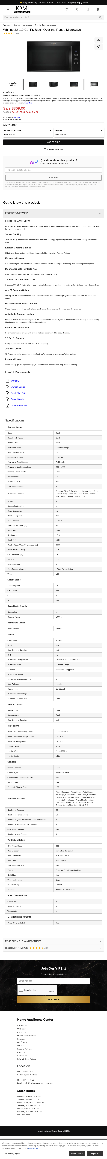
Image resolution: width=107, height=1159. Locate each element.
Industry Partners (24, 1048)
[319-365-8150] (88, 9)
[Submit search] (100, 17)
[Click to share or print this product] (98, 40)
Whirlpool (16, 117)
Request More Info (55, 149)
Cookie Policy (34, 1148)
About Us (21, 1052)
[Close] (103, 1143)
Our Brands (22, 1042)
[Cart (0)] (98, 9)
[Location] (77, 9)
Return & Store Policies (26, 1058)
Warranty (15, 381)
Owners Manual (18, 387)
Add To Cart (53, 142)
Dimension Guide (19, 405)
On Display (21, 1028)
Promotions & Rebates (26, 1035)
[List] (67, 9)
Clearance (21, 1032)
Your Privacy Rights (12, 1154)
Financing (21, 1038)
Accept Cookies (77, 1154)
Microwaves (27, 25)
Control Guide (17, 399)
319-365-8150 (28, 1079)
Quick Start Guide (19, 393)
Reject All (95, 1154)
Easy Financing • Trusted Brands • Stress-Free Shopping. (55, 2)
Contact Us (22, 1055)
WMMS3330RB (15, 120)
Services (20, 1045)
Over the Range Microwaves (45, 25)
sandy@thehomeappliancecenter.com (39, 1082)
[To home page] (22, 9)
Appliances (7, 25)
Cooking (17, 25)
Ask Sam (53, 177)
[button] (8, 9)
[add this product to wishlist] (98, 46)
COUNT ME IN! (53, 999)
